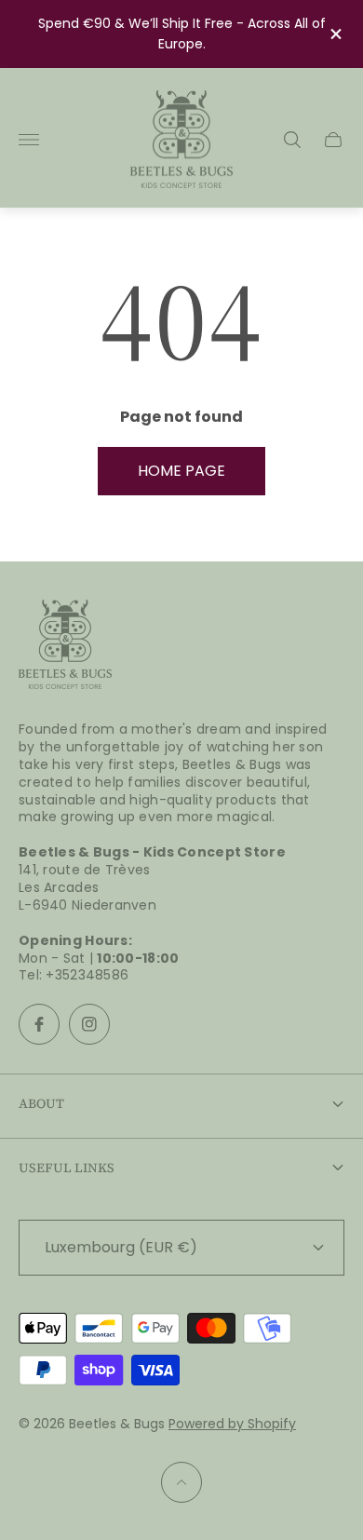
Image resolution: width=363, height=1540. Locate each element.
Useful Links (66, 1167)
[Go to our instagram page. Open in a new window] (89, 1024)
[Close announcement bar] (334, 34)
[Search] (292, 139)
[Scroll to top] (181, 1482)
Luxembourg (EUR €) (121, 1247)
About (41, 1103)
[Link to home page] (65, 646)
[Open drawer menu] (28, 139)
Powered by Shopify (232, 1423)
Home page (181, 470)
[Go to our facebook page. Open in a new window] (39, 1024)
